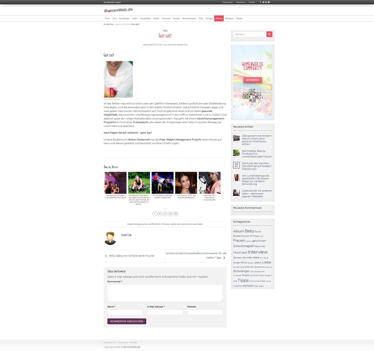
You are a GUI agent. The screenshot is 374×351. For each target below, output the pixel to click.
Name (111, 306)
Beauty (176, 18)
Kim (261, 258)
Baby (249, 231)
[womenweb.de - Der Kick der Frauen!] (118, 10)
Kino (244, 262)
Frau (261, 236)
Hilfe (263, 246)
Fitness (219, 18)
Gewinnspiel (243, 246)
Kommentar (114, 281)
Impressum (240, 2)
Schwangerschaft (257, 271)
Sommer (254, 275)
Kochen (209, 18)
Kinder (239, 18)
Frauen (239, 240)
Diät (201, 18)
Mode (156, 18)
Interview (258, 252)
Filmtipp (254, 236)
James (237, 257)
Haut (257, 246)
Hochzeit (240, 252)
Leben (258, 262)
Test (235, 281)
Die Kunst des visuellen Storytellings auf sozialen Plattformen (256, 166)
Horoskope (124, 18)
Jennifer (247, 257)
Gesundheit (145, 18)
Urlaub (268, 281)
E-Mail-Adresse (156, 306)
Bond (258, 231)
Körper (250, 263)
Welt (256, 286)
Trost (262, 281)
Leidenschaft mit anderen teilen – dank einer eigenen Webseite (257, 193)
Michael (236, 267)
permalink (197, 224)
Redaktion (182, 45)
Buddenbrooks (241, 236)
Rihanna (269, 267)
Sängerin (268, 275)
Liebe (134, 18)
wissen (261, 286)
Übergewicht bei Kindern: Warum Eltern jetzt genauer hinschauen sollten (257, 140)
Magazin (118, 24)
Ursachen (237, 286)
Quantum (259, 267)
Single (245, 275)
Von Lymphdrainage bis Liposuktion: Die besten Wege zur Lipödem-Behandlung (255, 180)
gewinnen (259, 240)
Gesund (249, 241)
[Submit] (269, 34)
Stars (261, 275)
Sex (114, 18)
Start (107, 18)
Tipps (243, 280)
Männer (249, 267)
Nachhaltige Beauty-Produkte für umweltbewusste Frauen (257, 154)
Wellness (229, 18)
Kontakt (252, 2)
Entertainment (189, 18)
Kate (256, 257)
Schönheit (237, 275)
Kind (266, 258)
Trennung (254, 281)
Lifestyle (166, 18)
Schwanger (241, 271)
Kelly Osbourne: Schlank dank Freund (131, 256)
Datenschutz (227, 2)
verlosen (248, 285)
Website (191, 306)
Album (238, 231)
